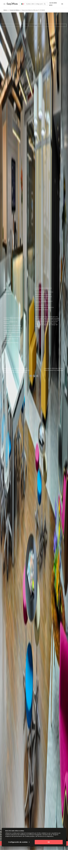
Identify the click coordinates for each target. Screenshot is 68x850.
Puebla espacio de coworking (11, 330)
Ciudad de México (14, 10)
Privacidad (23, 368)
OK (49, 842)
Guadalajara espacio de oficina (44, 292)
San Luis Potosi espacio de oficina (44, 307)
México (5, 10)
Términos (16, 368)
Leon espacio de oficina (41, 309)
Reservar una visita (34, 848)
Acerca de (24, 372)
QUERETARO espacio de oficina (43, 296)
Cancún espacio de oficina (42, 305)
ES (62, 4)
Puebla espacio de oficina (42, 299)
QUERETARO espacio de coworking (13, 328)
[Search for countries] (23, 4)
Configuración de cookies (11, 372)
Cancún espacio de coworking (12, 336)
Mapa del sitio (8, 294)
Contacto (7, 291)
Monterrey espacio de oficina (43, 294)
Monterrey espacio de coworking (12, 325)
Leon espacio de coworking (11, 342)
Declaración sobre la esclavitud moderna (16, 370)
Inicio (5, 288)
